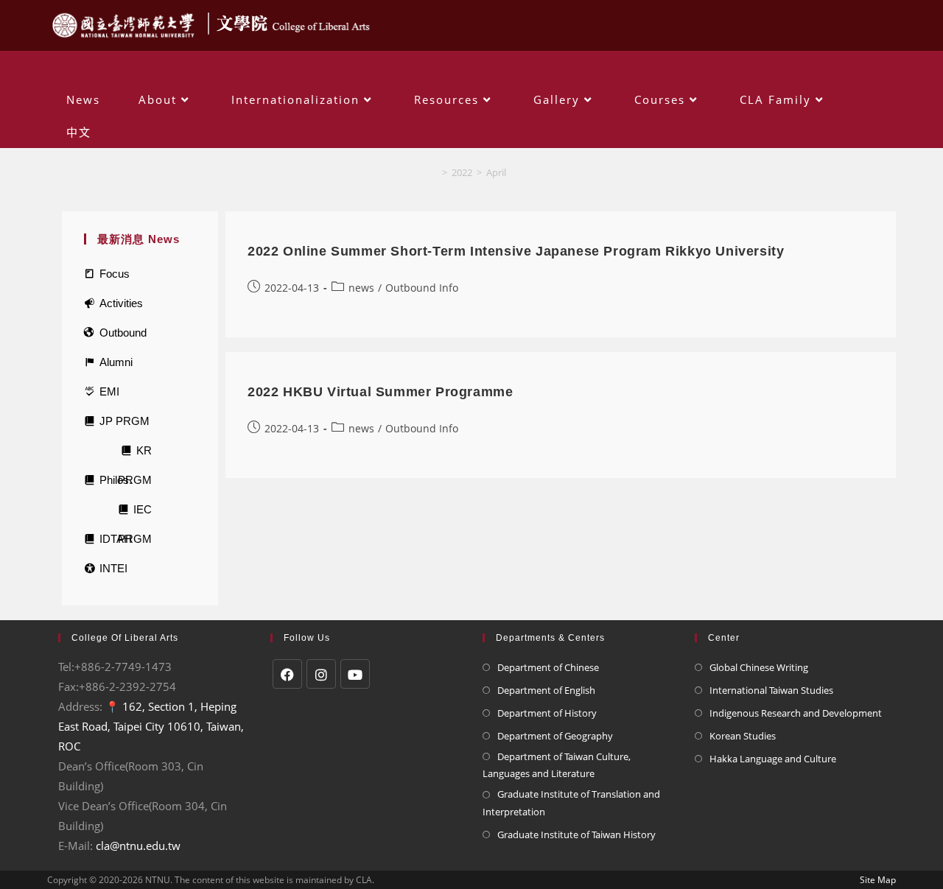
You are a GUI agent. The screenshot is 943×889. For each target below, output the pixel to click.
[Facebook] (287, 674)
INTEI (113, 568)
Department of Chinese (548, 667)
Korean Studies (742, 735)
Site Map (878, 880)
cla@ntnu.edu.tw (138, 845)
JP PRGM (124, 421)
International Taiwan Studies (771, 690)
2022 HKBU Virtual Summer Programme (380, 391)
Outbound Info (421, 288)
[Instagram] (321, 674)
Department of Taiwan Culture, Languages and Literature (557, 765)
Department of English (546, 690)
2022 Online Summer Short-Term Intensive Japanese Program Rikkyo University (516, 251)
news (361, 288)
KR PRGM (135, 454)
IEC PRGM (135, 513)
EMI (109, 391)
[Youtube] (355, 674)
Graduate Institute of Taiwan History (576, 834)
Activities (121, 303)
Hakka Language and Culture (772, 758)
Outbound (123, 332)
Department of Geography (555, 735)
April (496, 172)
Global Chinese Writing (758, 667)
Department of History (547, 713)
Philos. (115, 480)
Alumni (116, 362)
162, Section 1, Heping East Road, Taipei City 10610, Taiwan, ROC (151, 726)
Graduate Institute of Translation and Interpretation (571, 802)
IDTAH (115, 539)
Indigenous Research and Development (795, 713)
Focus (114, 273)
